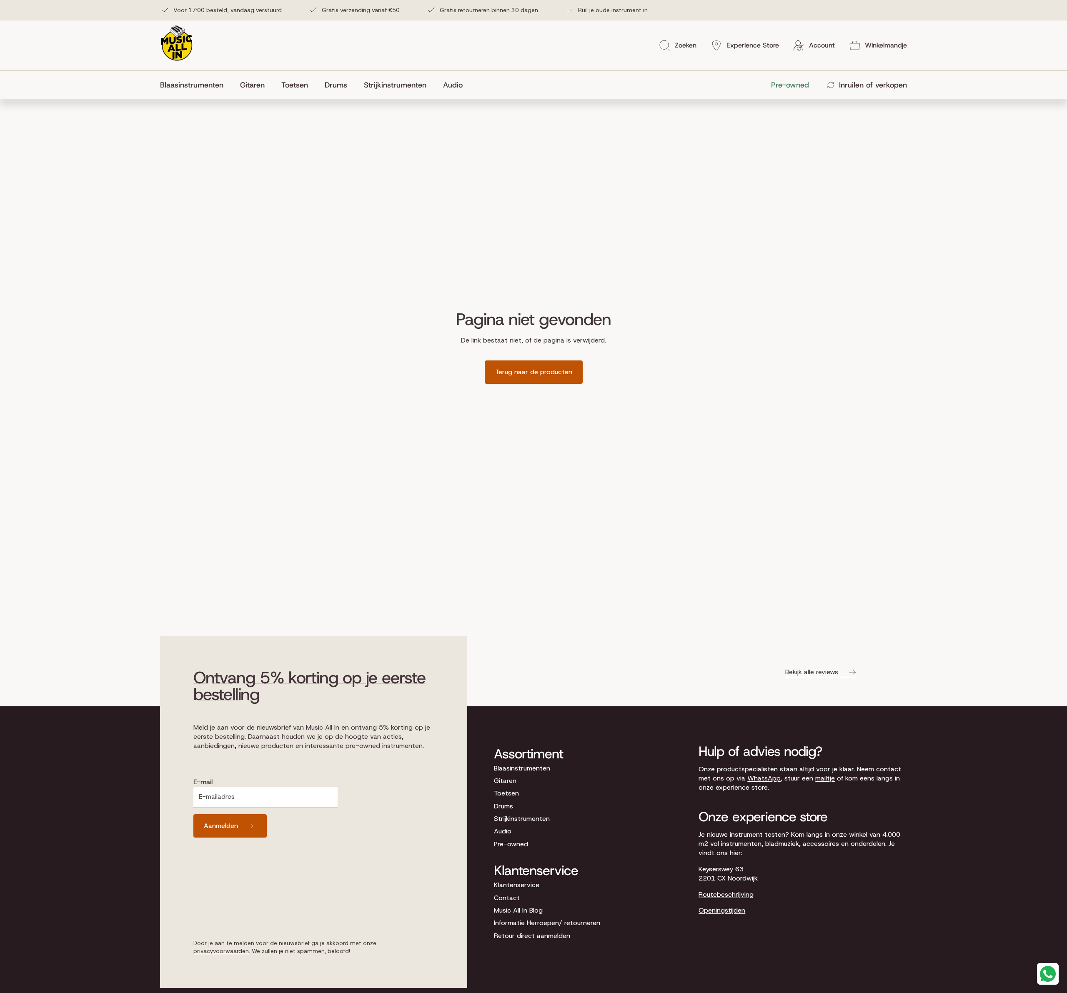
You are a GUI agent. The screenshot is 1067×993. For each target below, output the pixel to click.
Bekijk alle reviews (811, 672)
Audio (502, 831)
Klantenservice (516, 884)
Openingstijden (722, 910)
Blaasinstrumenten (522, 768)
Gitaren (505, 780)
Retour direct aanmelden (532, 935)
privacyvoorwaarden (221, 951)
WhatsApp (764, 778)
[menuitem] (196, 85)
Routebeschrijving (726, 894)
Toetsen (506, 793)
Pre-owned (511, 844)
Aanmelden (221, 825)
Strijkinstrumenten (522, 818)
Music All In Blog (518, 910)
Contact (507, 897)
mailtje (825, 778)
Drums (503, 806)
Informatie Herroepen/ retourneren (547, 922)
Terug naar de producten (533, 372)
